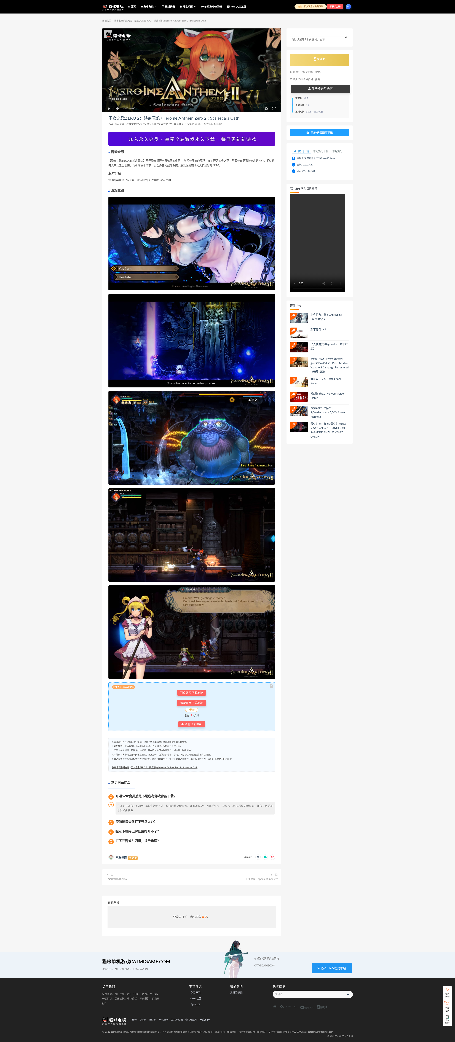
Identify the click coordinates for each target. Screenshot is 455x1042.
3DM (134, 1020)
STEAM (152, 1020)
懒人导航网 (191, 1020)
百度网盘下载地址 (191, 692)
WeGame (163, 1020)
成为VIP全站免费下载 (312, 7)
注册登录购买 (193, 724)
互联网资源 (177, 1020)
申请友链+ (205, 1020)
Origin (143, 1020)
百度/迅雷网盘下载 (322, 132)
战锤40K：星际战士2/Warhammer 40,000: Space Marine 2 (328, 412)
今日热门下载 (301, 151)
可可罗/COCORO (306, 171)
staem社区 (195, 998)
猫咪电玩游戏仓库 (123, 21)
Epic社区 (195, 1004)
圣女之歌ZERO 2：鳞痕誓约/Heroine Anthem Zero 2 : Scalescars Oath (174, 118)
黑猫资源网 (236, 993)
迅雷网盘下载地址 (191, 702)
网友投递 (119, 124)
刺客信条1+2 (318, 329)
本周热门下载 (320, 151)
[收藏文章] (258, 857)
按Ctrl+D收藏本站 (333, 968)
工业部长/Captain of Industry (261, 879)
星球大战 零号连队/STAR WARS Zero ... (317, 158)
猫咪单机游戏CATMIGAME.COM (136, 962)
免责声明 (195, 993)
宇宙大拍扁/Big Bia (116, 879)
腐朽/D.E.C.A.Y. (305, 165)
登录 (204, 917)
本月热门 (337, 151)
